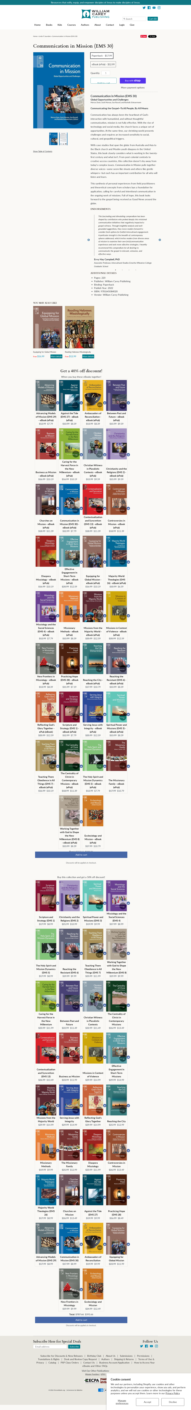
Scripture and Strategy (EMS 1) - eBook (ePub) (69, 728)
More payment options (133, 87)
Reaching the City (116, 1121)
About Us (110, 1355)
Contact (110, 24)
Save (144, 36)
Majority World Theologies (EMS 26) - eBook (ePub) (116, 579)
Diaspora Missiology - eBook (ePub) (46, 579)
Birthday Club (94, 1355)
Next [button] (160, 240)
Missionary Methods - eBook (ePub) (69, 631)
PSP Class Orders (70, 1362)
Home (37, 24)
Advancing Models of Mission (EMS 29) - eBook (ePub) (46, 417)
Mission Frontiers (92, 1374)
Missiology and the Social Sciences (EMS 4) (116, 917)
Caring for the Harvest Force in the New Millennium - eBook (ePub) (69, 468)
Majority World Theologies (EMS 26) (46, 1211)
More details (56, 356)
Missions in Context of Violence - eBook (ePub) (116, 631)
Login (122, 24)
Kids (60, 24)
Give (132, 24)
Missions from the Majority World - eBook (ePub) (93, 631)
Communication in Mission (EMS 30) (64, 36)
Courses (71, 24)
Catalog (52, 1362)
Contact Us (89, 1362)
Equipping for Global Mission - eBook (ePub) (93, 579)
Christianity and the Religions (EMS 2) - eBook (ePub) (116, 472)
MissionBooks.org (59, 1390)
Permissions (143, 1355)
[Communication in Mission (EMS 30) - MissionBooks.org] (53, 139)
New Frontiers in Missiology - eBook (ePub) (46, 680)
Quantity (95, 73)
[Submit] (124, 19)
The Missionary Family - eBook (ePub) (116, 784)
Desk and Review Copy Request (80, 1359)
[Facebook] (149, 8)
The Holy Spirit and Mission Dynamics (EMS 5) (46, 969)
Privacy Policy (173, 1393)
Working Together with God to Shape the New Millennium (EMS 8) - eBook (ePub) (69, 835)
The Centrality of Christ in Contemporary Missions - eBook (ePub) (69, 780)
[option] (126, 236)
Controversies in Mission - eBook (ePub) (116, 524)
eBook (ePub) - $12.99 (103, 64)
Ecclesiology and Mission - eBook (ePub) (93, 839)
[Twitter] (144, 8)
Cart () (153, 18)
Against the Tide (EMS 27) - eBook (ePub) (69, 417)
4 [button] (135, 270)
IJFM (103, 1374)
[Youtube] (154, 8)
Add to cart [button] (81, 855)
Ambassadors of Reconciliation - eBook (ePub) (93, 417)
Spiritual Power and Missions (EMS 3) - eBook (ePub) (116, 728)
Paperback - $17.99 (102, 55)
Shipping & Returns (124, 1359)
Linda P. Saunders (45, 36)
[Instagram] (159, 8)
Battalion (79, 1390)
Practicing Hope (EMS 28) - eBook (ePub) (69, 680)
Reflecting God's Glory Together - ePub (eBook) (46, 728)
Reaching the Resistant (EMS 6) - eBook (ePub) (116, 680)
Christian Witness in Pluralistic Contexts (93, 1021)
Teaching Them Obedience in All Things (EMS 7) (93, 969)
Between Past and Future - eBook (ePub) (116, 417)
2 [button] (122, 270)
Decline (173, 1402)
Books (49, 24)
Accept (147, 1402)
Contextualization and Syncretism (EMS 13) (46, 1073)
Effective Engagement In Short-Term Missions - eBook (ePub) (69, 576)
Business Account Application (114, 1362)
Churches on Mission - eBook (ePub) (46, 524)
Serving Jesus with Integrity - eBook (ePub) (93, 728)
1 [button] (115, 270)
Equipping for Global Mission (44, 352)
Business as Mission (69, 1076)
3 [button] (129, 270)
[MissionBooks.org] (95, 14)
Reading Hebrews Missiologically (78, 352)
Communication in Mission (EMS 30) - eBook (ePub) (69, 524)
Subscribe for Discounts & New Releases (61, 1355)
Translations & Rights (49, 1359)
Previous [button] (88, 240)
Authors (85, 24)
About (97, 24)
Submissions (126, 1355)
